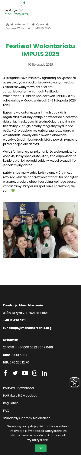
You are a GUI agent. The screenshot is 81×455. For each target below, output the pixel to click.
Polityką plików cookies (27, 431)
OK (40, 448)
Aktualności (22, 24)
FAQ (6, 410)
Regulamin (10, 403)
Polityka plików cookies (20, 395)
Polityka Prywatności (18, 388)
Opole (40, 24)
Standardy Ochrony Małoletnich (26, 418)
